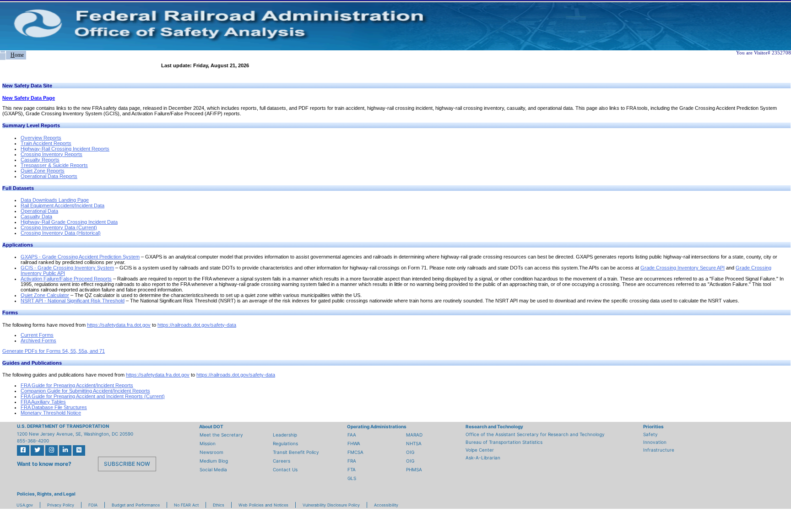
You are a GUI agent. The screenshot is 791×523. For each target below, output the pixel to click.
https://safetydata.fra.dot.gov (119, 325)
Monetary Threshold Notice (51, 412)
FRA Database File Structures (54, 407)
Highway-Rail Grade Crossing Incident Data (69, 222)
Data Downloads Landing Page (55, 200)
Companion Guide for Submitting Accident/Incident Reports (85, 391)
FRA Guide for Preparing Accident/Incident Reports (77, 385)
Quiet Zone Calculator (45, 295)
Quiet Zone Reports (43, 170)
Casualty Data (36, 216)
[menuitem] (2, 51)
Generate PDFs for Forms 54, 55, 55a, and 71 (53, 351)
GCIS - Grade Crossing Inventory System (67, 267)
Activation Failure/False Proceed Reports (66, 278)
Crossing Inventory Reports (51, 154)
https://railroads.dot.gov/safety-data (196, 325)
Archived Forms (38, 340)
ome (17, 55)
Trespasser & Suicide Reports (54, 165)
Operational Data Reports (49, 176)
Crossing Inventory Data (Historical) (61, 233)
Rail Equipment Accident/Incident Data (62, 205)
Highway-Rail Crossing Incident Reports (65, 148)
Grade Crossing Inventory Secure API (682, 267)
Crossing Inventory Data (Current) (59, 227)
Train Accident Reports (46, 143)
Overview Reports (41, 137)
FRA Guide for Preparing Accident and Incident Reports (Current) (93, 396)
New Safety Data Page (28, 98)
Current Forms (37, 335)
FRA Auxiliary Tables (43, 401)
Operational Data (39, 211)
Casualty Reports (40, 159)
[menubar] (13, 55)
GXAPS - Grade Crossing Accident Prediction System (80, 256)
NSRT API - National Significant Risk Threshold (73, 300)
